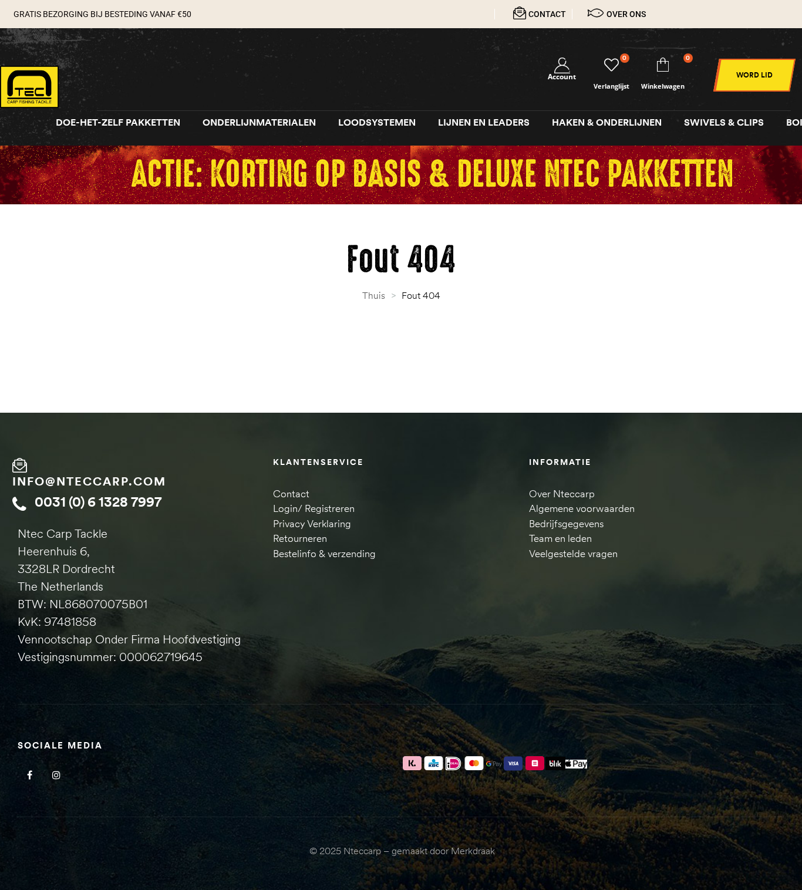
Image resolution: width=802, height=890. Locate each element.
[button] (754, 75)
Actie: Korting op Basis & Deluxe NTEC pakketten (432, 174)
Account (562, 77)
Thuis (373, 295)
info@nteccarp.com (89, 481)
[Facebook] (30, 775)
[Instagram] (56, 775)
